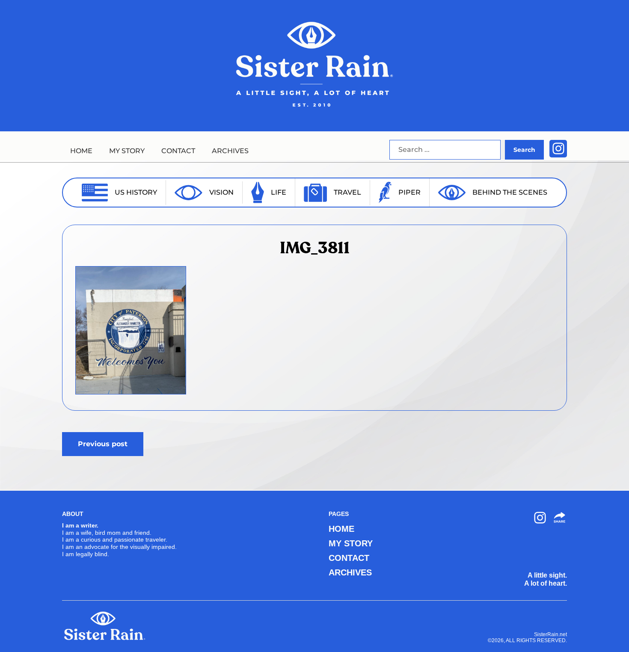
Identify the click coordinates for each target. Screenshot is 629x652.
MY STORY (127, 151)
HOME (81, 151)
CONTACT (178, 151)
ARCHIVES (230, 151)
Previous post (103, 444)
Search (524, 150)
